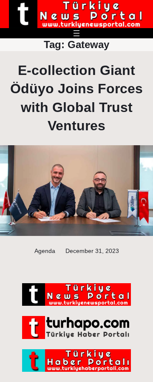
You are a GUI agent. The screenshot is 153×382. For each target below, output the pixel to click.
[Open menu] (76, 33)
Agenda (44, 250)
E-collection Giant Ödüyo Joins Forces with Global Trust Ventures (76, 98)
